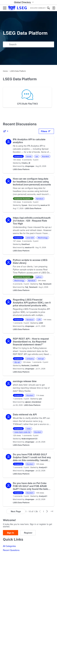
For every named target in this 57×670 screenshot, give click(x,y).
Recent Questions (11, 550)
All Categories (9, 546)
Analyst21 (43, 467)
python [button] (39, 277)
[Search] (48, 8)
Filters (44, 131)
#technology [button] (43, 237)
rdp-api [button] (17, 362)
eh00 (41, 323)
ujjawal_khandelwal (33, 402)
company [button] (30, 358)
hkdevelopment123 (29, 438)
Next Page (16, 511)
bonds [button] (28, 156)
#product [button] (39, 198)
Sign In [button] (10, 532)
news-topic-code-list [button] (22, 432)
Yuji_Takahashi (45, 284)
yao (40, 398)
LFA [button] (39, 319)
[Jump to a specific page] (51, 511)
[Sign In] (53, 8)
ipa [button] (37, 156)
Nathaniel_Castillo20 (30, 365)
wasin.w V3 (45, 205)
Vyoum (24, 205)
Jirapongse (29, 166)
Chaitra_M (25, 163)
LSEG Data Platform (21, 169)
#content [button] (45, 156)
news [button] (28, 428)
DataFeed (25, 244)
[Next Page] (47, 511)
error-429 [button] (30, 237)
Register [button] (28, 532)
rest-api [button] (41, 358)
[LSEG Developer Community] (27, 8)
